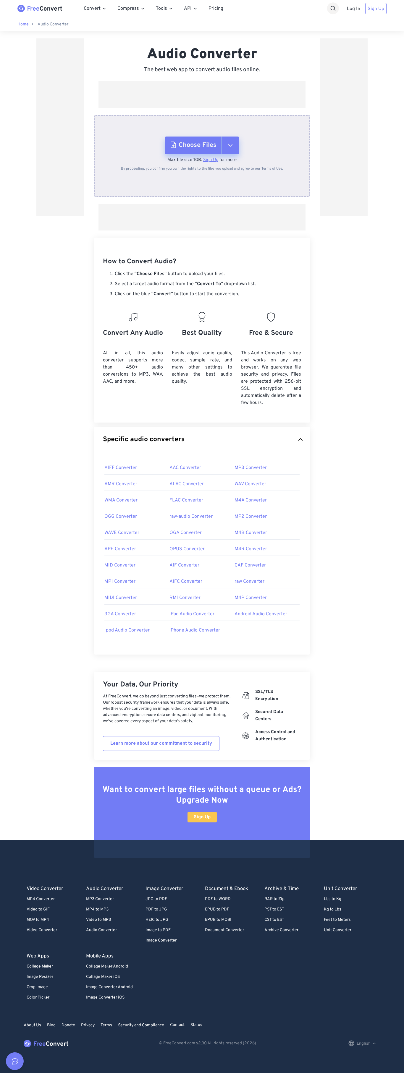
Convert (92, 9)
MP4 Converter (41, 899)
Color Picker (38, 997)
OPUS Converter (187, 549)
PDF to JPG (156, 909)
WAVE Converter (121, 533)
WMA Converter (121, 500)
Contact (177, 1024)
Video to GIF (38, 909)
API (188, 9)
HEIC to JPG (157, 919)
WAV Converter (250, 484)
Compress (128, 9)
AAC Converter (185, 468)
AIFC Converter (185, 582)
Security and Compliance (141, 1025)
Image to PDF (158, 930)
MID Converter (119, 565)
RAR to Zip (274, 899)
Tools (161, 9)
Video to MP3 (98, 919)
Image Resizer (40, 976)
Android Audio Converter (261, 614)
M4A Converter (251, 500)
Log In (353, 9)
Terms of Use (271, 168)
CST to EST (274, 919)
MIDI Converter (120, 598)
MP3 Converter (251, 468)
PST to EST (274, 909)
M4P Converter (251, 598)
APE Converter (120, 549)
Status (196, 1024)
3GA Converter (120, 614)
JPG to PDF (156, 899)
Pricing (216, 9)
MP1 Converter (119, 582)
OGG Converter (120, 517)
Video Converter (42, 930)
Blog (51, 1025)
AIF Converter (184, 565)
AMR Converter (120, 484)
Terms (106, 1025)
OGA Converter (185, 533)
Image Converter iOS (105, 997)
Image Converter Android (109, 987)
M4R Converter (251, 549)
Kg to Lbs (332, 909)
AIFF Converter (120, 468)
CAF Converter (250, 565)
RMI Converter (185, 598)
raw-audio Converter (191, 517)
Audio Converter (53, 24)
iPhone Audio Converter (194, 630)
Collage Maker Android (107, 966)
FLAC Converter (186, 500)
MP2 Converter (251, 517)
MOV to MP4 (38, 919)
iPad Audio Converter (191, 614)
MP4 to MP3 (97, 909)
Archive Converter (281, 930)
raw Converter (249, 582)
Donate (68, 1025)
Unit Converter (337, 930)
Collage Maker (40, 966)
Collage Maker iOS (103, 976)
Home (23, 24)
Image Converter (161, 940)
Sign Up (376, 9)
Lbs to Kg (332, 899)
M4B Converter (251, 533)
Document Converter (224, 930)
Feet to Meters (337, 919)
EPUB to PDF (217, 909)
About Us (32, 1025)
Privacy (88, 1025)
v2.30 (201, 1043)
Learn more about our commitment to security (161, 743)
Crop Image (37, 987)
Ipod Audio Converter (127, 630)
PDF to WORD (218, 899)
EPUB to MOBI (218, 919)
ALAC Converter (186, 484)
